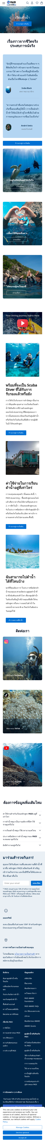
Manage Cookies (22, 1127)
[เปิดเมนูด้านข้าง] (4, 3)
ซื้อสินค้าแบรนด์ (9, 1004)
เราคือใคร (6, 1028)
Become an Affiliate (10, 1014)
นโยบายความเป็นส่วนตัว (25, 954)
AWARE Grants (30, 1026)
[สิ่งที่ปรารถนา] (37, 3)
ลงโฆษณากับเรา (30, 993)
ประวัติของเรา (8, 1038)
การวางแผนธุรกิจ (30, 1063)
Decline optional (22, 1132)
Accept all (22, 1138)
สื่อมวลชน (28, 983)
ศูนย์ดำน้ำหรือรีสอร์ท (32, 1050)
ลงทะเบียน (36, 883)
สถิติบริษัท (28, 978)
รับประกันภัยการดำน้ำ (11, 994)
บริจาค (27, 1016)
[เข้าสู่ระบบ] (32, 3)
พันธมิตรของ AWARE (32, 1021)
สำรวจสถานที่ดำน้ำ (16, 620)
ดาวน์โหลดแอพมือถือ (10, 1009)
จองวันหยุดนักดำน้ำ (10, 999)
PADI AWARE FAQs (31, 1006)
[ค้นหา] (27, 3)
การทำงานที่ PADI (9, 1051)
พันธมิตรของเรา (30, 988)
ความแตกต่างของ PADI (11, 1033)
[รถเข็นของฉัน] (41, 3)
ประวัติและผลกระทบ (32, 1011)
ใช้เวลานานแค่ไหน (31, 1068)
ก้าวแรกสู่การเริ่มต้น (22, 143)
